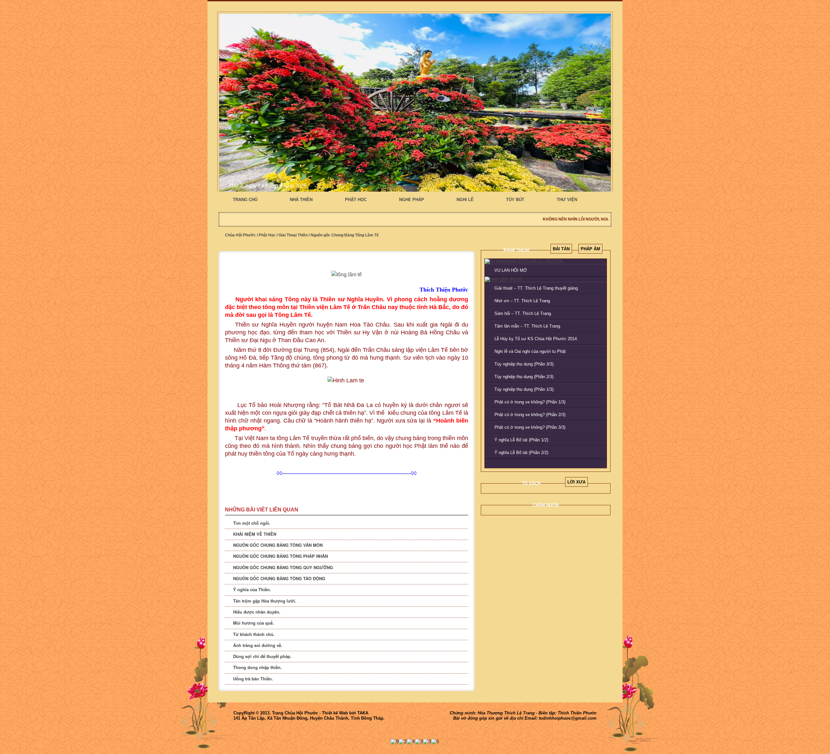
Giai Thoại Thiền (293, 235)
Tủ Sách (531, 483)
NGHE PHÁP (411, 199)
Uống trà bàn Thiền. (253, 679)
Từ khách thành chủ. (254, 634)
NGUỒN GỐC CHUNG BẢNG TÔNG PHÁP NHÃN (280, 556)
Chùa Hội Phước (240, 235)
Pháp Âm (590, 248)
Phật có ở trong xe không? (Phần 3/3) (529, 427)
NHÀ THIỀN (301, 199)
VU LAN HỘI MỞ (510, 270)
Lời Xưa (576, 482)
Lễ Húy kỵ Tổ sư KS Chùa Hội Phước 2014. (536, 338)
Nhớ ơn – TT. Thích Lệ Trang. (522, 300)
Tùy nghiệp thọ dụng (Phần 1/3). (524, 389)
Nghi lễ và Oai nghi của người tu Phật (530, 351)
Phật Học (267, 235)
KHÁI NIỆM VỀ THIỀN (254, 534)
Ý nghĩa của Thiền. (252, 589)
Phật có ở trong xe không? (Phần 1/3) (529, 402)
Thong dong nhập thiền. (257, 667)
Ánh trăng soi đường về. (257, 645)
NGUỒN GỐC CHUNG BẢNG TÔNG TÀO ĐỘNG (279, 578)
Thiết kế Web (335, 713)
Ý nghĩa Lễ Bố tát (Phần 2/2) (521, 452)
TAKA (362, 713)
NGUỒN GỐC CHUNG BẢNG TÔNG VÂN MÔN (278, 545)
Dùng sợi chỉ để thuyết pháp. (262, 656)
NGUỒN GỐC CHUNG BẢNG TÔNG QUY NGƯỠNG (283, 567)
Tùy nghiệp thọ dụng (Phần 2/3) (523, 376)
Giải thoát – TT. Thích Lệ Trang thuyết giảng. (536, 288)
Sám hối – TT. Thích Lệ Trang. (523, 313)
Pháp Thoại (516, 250)
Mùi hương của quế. (253, 623)
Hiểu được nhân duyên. (256, 612)
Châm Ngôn (546, 505)
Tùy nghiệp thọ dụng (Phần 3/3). (524, 364)
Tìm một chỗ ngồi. (251, 523)
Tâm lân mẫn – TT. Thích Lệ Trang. (527, 326)
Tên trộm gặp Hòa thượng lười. (264, 601)
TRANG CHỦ (245, 199)
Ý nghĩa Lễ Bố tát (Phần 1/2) (521, 439)
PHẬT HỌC (356, 199)
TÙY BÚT (515, 199)
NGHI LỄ (465, 199)
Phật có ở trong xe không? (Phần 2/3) (529, 414)
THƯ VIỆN (567, 199)
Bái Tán (561, 248)
